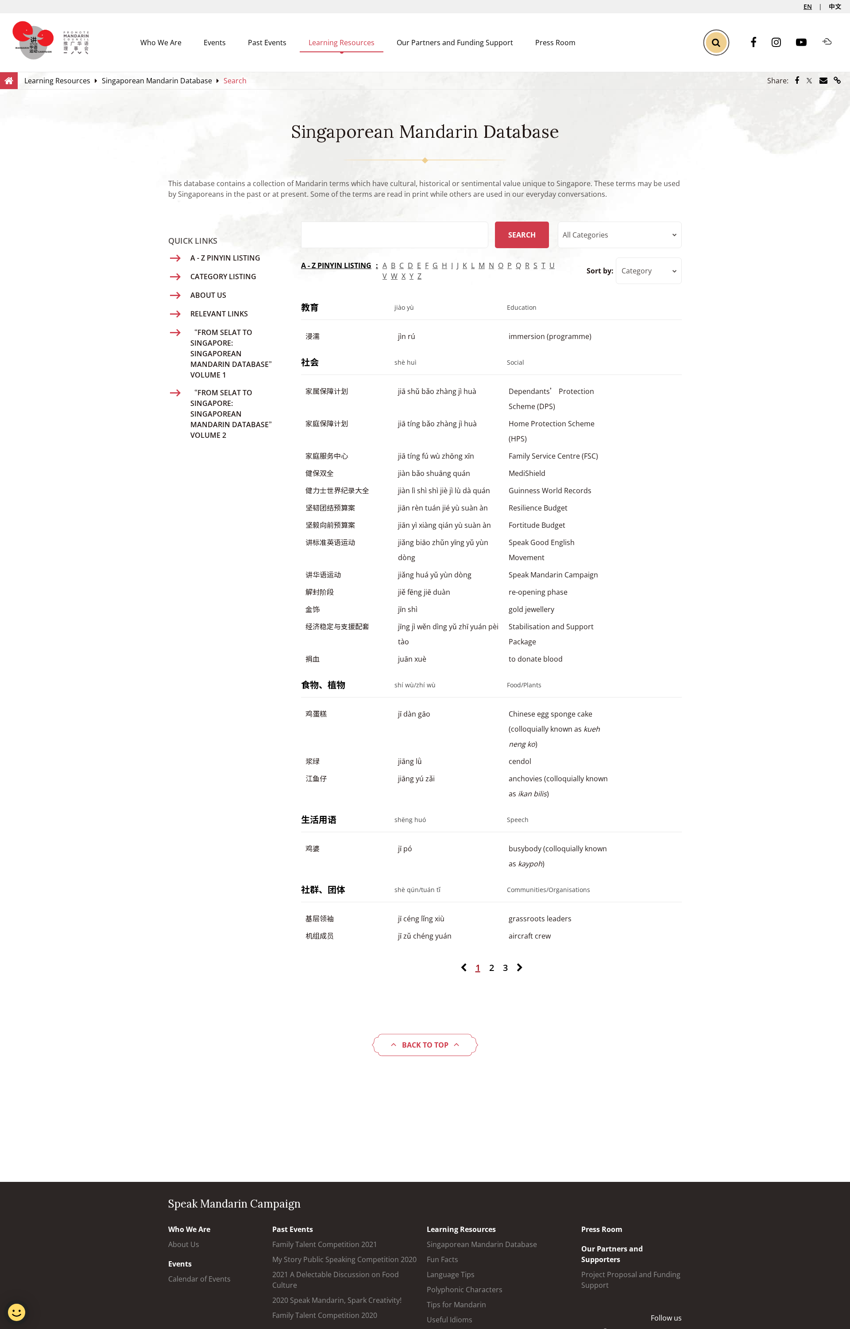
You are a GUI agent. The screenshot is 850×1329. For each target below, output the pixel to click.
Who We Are (161, 42)
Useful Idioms (449, 1320)
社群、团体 (323, 890)
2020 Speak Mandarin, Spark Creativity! (337, 1300)
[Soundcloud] (831, 42)
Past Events (267, 42)
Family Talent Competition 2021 (324, 1244)
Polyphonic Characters (464, 1289)
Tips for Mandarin (456, 1305)
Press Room (555, 42)
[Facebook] (757, 43)
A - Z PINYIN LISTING (336, 265)
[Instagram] (781, 43)
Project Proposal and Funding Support (630, 1280)
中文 (835, 6)
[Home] (9, 80)
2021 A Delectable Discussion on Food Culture (335, 1280)
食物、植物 (323, 685)
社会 (310, 362)
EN (808, 6)
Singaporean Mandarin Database (482, 1244)
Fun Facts (442, 1259)
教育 (310, 307)
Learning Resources (342, 42)
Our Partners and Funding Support (455, 42)
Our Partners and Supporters (612, 1254)
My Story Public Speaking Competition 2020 (344, 1259)
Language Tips (451, 1274)
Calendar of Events (199, 1279)
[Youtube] (805, 43)
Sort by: (600, 271)
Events (215, 42)
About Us (183, 1244)
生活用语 (318, 820)
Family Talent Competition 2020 (324, 1315)
